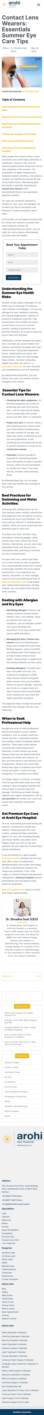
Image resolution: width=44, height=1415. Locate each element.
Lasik (4, 1213)
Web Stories (7, 1295)
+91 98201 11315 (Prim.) (12, 1196)
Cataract (6, 1216)
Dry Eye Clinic (8, 1236)
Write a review (8, 1308)
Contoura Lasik (8, 1256)
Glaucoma (6, 1220)
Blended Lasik (8, 1266)
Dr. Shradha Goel (31, 91)
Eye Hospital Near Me (11, 1386)
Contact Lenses (11, 1067)
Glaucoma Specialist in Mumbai (16, 1374)
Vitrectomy (7, 1272)
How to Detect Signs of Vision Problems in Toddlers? (17, 1035)
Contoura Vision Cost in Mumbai (16, 1394)
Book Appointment (10, 1312)
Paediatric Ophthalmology (16, 1106)
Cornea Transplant (10, 1279)
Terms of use (7, 1302)
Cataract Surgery (12, 1062)
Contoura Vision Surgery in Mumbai (17, 1360)
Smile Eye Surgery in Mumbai (15, 1382)
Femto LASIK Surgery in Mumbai (16, 1371)
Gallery (5, 1292)
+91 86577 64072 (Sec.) (12, 1200)
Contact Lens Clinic (10, 1240)
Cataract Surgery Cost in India (15, 1402)
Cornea (5, 1226)
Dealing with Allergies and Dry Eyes (19, 134)
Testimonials (7, 1298)
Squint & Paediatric (10, 1230)
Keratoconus (7, 1276)
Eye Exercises (10, 1087)
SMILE (4, 1262)
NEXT (39, 976)
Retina (4, 1223)
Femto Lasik (7, 1259)
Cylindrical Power (12, 1072)
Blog (4, 1288)
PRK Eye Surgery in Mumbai (14, 1378)
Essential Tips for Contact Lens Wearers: (22, 117)
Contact (5, 1315)
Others (7, 1101)
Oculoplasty (7, 1233)
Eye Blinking (9, 1082)
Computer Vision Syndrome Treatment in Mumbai (20, 1365)
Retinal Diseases (11, 1111)
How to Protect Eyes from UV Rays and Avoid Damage (20, 1043)
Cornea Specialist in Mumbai (14, 1356)
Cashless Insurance (22, 1412)
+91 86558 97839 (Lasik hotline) (16, 1204)
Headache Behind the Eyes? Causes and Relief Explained (20, 1028)
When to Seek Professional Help (17, 141)
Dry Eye (7, 1077)
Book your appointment (13, 889)
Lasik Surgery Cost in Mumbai (15, 1398)
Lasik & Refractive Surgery (16, 1091)
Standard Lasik (8, 1252)
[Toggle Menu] (38, 5)
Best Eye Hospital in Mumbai (14, 1340)
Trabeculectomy (9, 1269)
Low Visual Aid (8, 1243)
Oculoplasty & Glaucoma (15, 1096)
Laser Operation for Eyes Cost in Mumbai (20, 1390)
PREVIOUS (7, 976)
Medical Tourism (9, 1318)
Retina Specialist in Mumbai (14, 1332)
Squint (7, 1116)
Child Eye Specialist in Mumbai (15, 1336)
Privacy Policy (8, 1305)
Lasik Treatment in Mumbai (14, 1352)
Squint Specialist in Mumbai (14, 1344)
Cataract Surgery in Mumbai (14, 1348)
